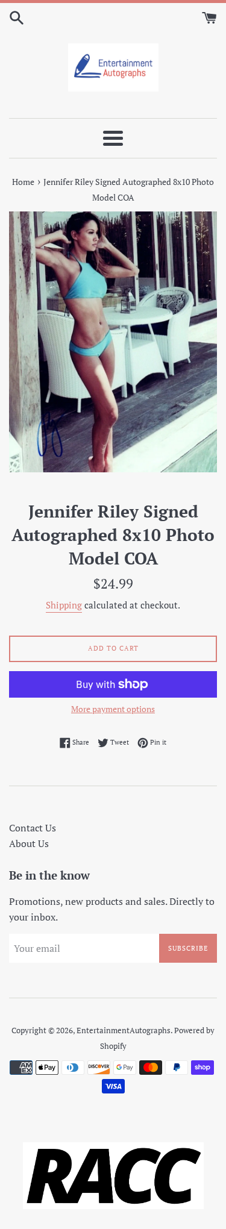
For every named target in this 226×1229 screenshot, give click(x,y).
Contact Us (32, 827)
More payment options (113, 709)
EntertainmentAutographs (124, 1030)
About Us (29, 843)
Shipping (64, 605)
